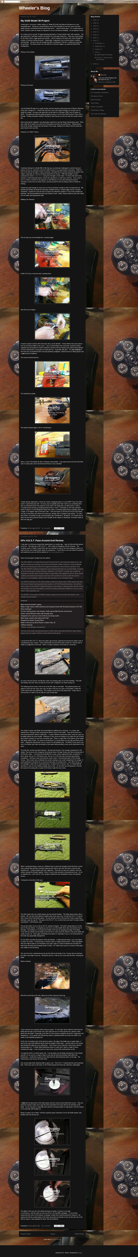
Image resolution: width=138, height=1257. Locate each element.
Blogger (79, 1253)
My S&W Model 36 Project (35, 20)
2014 (95, 40)
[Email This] (55, 528)
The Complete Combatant (99, 92)
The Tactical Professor (98, 114)
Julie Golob (94, 103)
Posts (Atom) (57, 1239)
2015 (95, 38)
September (99, 46)
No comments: (46, 528)
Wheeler (104, 75)
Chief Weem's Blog (97, 110)
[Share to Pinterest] (63, 528)
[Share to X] (59, 528)
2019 (95, 26)
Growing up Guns (97, 96)
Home (52, 1234)
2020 (95, 23)
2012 (95, 64)
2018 (95, 29)
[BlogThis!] (57, 528)
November (99, 43)
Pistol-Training (95, 99)
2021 (95, 20)
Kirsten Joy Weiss (97, 106)
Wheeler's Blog (34, 8)
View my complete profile (106, 82)
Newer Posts (26, 1234)
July (96, 52)
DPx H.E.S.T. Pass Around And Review (42, 540)
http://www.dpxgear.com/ (56, 552)
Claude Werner (38, 176)
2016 (95, 35)
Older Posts (79, 1234)
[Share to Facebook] (61, 528)
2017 (95, 32)
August (97, 49)
